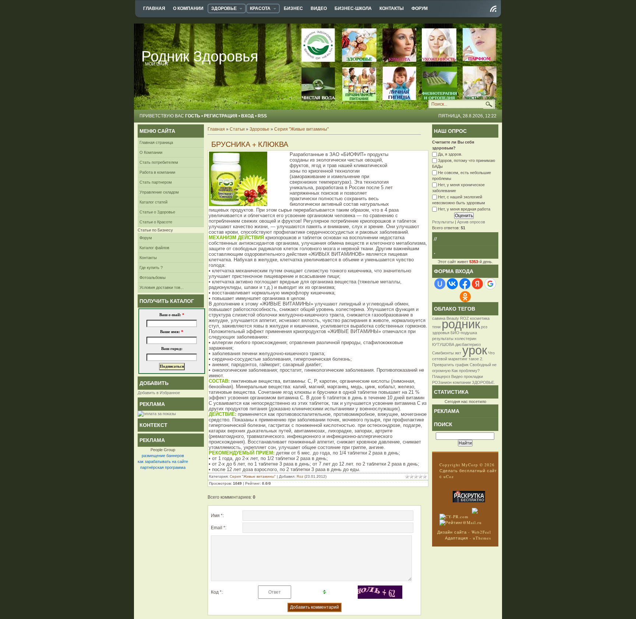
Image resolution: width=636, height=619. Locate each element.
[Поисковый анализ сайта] (454, 516)
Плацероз (441, 376)
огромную (441, 370)
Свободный (480, 364)
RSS (262, 116)
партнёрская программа (163, 467)
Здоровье (259, 129)
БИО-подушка (464, 332)
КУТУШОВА (443, 344)
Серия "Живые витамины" (301, 129)
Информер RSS (493, 9)
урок (474, 350)
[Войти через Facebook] (464, 283)
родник (461, 324)
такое (474, 359)
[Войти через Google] (490, 284)
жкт (458, 353)
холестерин (465, 338)
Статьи (237, 129)
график (462, 364)
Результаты (443, 222)
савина (438, 318)
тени (436, 327)
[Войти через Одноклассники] (465, 296)
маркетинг (457, 359)
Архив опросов (471, 222)
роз (484, 327)
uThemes (482, 538)
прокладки (473, 376)
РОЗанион (442, 382)
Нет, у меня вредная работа (464, 209)
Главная (216, 129)
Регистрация (220, 116)
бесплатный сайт (478, 470)
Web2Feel (481, 532)
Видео (457, 376)
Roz (300, 476)
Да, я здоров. (450, 154)
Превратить (443, 364)
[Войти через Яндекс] (477, 283)
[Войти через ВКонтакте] (452, 283)
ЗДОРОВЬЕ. (483, 382)
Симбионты (443, 353)
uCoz (449, 476)
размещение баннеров (163, 455)
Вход (247, 116)
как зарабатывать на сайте (163, 461)
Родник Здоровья (199, 56)
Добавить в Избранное (159, 392)
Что (491, 353)
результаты (442, 338)
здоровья (440, 332)
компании (462, 382)
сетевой (439, 359)
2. (481, 359)
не (494, 364)
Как (455, 370)
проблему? (469, 370)
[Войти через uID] (439, 283)
